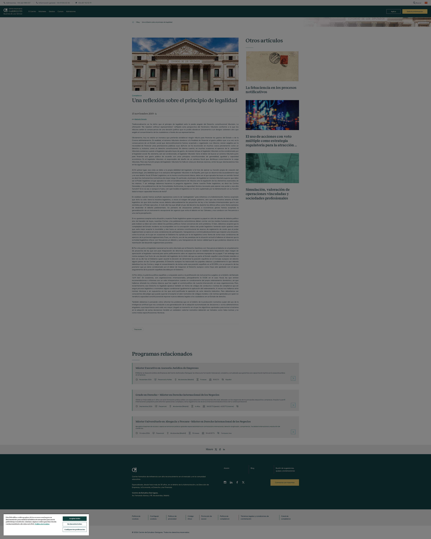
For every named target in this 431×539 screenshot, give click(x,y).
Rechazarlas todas (74, 524)
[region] (46, 524)
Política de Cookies (42, 524)
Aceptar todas (74, 518)
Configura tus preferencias (74, 529)
